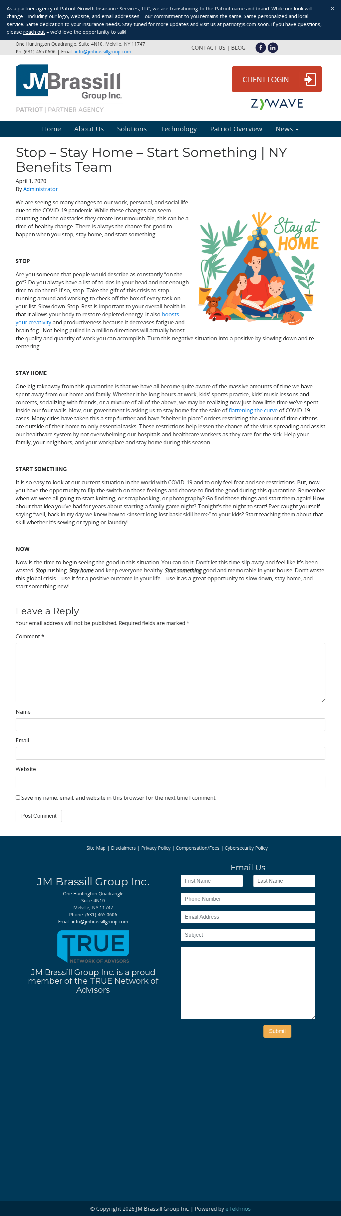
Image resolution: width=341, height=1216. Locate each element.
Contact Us (208, 47)
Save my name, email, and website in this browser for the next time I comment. (118, 797)
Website (26, 769)
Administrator (40, 189)
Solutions (132, 128)
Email (22, 740)
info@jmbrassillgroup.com (103, 51)
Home (51, 128)
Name (23, 711)
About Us (89, 128)
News (284, 128)
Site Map (96, 848)
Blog (238, 47)
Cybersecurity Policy (246, 848)
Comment (30, 636)
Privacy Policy (155, 848)
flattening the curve (253, 410)
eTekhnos (238, 1208)
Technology (178, 128)
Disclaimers (123, 848)
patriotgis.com (239, 24)
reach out (34, 31)
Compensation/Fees (197, 848)
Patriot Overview (236, 128)
